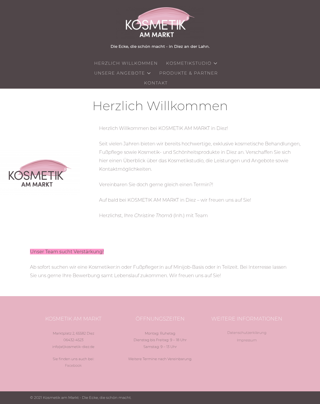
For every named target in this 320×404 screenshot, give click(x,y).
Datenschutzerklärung (246, 332)
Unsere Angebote (119, 73)
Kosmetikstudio (189, 63)
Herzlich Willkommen (126, 63)
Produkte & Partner (188, 73)
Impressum (247, 340)
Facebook (73, 365)
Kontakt (156, 83)
